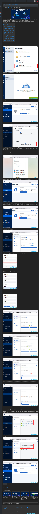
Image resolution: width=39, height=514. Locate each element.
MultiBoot (1, 9)
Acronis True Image (10, 7)
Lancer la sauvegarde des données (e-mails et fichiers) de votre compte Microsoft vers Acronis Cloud (9, 27)
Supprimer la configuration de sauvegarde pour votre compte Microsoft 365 (8, 40)
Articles (1, 5)
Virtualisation (1, 13)
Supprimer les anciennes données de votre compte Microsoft (8, 33)
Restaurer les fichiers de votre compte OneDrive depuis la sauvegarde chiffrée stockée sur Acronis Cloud (9, 39)
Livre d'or (29, 507)
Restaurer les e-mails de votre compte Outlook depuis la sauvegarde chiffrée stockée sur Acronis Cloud (9, 37)
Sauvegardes (1, 10)
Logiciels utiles (5, 507)
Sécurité (1, 12)
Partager (4, 487)
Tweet (7, 487)
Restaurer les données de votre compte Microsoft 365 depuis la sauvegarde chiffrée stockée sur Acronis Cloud (8, 35)
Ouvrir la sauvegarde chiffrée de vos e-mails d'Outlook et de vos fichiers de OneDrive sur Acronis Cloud (9, 29)
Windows (1, 16)
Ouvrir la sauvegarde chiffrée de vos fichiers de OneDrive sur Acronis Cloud (8, 32)
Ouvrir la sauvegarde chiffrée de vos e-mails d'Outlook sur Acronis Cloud (9, 30)
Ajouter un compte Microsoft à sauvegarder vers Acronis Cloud (9, 24)
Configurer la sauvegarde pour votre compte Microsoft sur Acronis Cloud (8, 25)
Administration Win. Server (19, 507)
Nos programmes (5, 508)
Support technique (30, 508)
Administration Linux (18, 508)
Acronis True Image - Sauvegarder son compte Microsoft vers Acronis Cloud (23, 19)
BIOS (1, 6)
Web (1, 15)
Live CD (1, 7)
